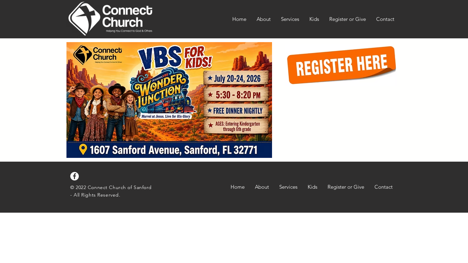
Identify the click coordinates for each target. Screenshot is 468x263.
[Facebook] (74, 176)
